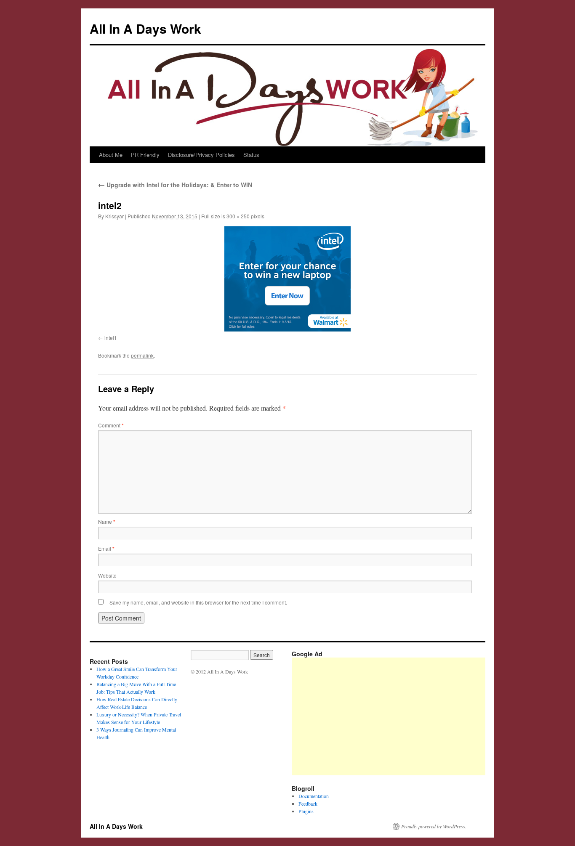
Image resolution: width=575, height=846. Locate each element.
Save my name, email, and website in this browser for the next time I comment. (198, 602)
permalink (142, 355)
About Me (110, 155)
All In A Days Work (145, 28)
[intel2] (287, 279)
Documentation (313, 796)
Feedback (307, 803)
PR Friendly (145, 155)
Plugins (306, 811)
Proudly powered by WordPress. (433, 826)
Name (106, 521)
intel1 (110, 337)
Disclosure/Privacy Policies (201, 155)
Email (106, 548)
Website (107, 575)
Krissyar (114, 216)
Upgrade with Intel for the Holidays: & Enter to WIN (175, 184)
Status (251, 155)
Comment (111, 425)
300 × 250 (238, 216)
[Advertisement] (433, 716)
